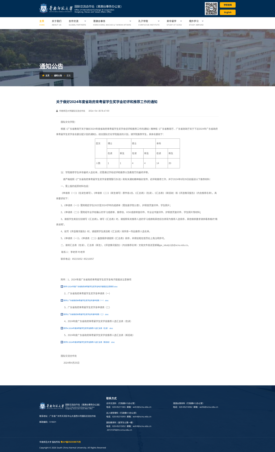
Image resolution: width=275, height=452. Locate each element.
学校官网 (228, 4)
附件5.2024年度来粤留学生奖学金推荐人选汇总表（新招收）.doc (89, 342)
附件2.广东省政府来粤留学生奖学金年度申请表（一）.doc (86, 300)
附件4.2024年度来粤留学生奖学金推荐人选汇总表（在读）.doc (88, 328)
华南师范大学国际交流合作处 (72, 110)
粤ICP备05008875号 (71, 442)
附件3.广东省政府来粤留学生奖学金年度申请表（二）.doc (86, 314)
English (227, 12)
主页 (47, 75)
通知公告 (58, 75)
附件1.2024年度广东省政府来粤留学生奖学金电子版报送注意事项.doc (91, 286)
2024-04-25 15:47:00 (98, 110)
